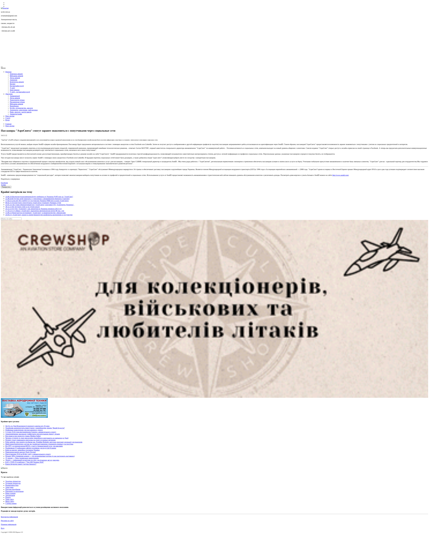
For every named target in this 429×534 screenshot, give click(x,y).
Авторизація (10, 495)
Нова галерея (10, 493)
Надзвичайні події (17, 86)
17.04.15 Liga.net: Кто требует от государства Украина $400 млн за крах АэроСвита (37, 201)
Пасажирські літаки (17, 102)
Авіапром (13, 80)
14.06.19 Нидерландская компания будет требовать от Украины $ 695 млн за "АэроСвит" (39, 197)
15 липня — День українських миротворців (22, 458)
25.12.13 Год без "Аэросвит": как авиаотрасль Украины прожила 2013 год (33, 209)
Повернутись (6, 187)
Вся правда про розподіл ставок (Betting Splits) (23, 436)
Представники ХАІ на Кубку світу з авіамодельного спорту (28, 454)
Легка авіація (15, 78)
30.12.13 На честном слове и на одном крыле (22, 207)
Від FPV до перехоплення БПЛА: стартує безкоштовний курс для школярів (34, 446)
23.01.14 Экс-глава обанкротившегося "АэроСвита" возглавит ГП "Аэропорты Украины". (39, 205)
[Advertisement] (68, 49)
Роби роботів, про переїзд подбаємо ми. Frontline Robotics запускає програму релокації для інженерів (43, 442)
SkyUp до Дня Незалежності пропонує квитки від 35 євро (27, 426)
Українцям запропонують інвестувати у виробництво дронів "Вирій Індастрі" (35, 428)
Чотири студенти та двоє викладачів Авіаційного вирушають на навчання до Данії (36, 438)
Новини (8, 72)
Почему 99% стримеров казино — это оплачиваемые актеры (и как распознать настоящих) (40, 456)
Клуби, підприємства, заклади (21, 108)
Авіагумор (9, 487)
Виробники (14, 106)
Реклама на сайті (7, 521)
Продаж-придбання (12, 489)
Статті (7, 118)
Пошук (8, 497)
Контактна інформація (9, 517)
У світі (12, 88)
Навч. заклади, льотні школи (21, 112)
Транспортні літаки (17, 100)
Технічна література (13, 481)
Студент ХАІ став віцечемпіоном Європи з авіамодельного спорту (30, 432)
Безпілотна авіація (17, 82)
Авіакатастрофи (16, 114)
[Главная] (4, 8)
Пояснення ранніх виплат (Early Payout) (20, 452)
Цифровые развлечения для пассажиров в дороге (24, 430)
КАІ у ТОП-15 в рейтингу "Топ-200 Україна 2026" (24, 462)
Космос (12, 84)
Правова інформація (8, 524)
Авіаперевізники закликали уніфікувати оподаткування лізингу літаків (32, 434)
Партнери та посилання (14, 491)
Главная (8, 124)
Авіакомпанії (15, 96)
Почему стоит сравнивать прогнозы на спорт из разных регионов (30, 440)
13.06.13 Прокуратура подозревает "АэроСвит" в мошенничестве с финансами (35, 213)
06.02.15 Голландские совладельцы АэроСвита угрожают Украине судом (33, 203)
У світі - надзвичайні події (20, 92)
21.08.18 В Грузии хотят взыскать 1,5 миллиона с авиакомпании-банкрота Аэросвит (37, 199)
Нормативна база (11, 485)
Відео (7, 120)
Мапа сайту (9, 501)
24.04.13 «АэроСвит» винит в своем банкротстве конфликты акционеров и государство (39, 215)
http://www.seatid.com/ (340, 175)
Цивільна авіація (16, 74)
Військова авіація (16, 76)
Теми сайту (9, 499)
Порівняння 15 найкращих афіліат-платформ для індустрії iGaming (30, 448)
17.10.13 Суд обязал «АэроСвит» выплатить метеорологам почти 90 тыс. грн (34, 211)
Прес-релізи (9, 116)
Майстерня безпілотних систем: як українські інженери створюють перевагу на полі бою (39, 444)
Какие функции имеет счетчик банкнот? (20, 464)
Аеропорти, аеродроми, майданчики (24, 110)
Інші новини (14, 90)
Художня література (13, 483)
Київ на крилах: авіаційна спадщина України (22, 450)
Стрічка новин (11, 503)
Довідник (9, 94)
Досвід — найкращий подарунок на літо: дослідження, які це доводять (32, 460)
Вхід (2, 528)
